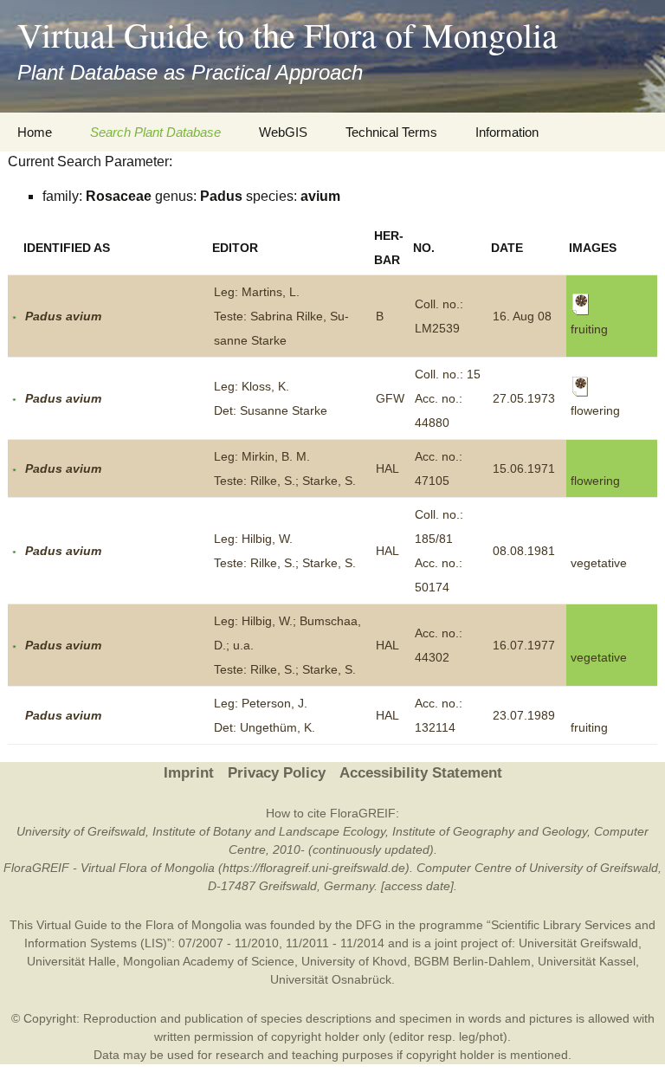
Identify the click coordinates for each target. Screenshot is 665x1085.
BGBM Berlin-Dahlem (472, 961)
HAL (387, 468)
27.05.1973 (524, 398)
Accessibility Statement (420, 773)
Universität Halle (71, 961)
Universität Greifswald (578, 943)
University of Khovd (354, 961)
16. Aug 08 (522, 316)
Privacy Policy (277, 773)
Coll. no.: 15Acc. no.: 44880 (448, 398)
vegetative (599, 563)
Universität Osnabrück (330, 979)
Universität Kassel (587, 961)
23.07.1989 (524, 715)
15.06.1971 (524, 468)
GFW (390, 398)
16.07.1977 (524, 645)
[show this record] (14, 316)
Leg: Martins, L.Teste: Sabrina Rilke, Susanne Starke (281, 316)
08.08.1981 (524, 551)
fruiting (589, 727)
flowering (595, 481)
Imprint (189, 773)
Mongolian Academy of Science (208, 961)
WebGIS (283, 132)
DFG (369, 925)
